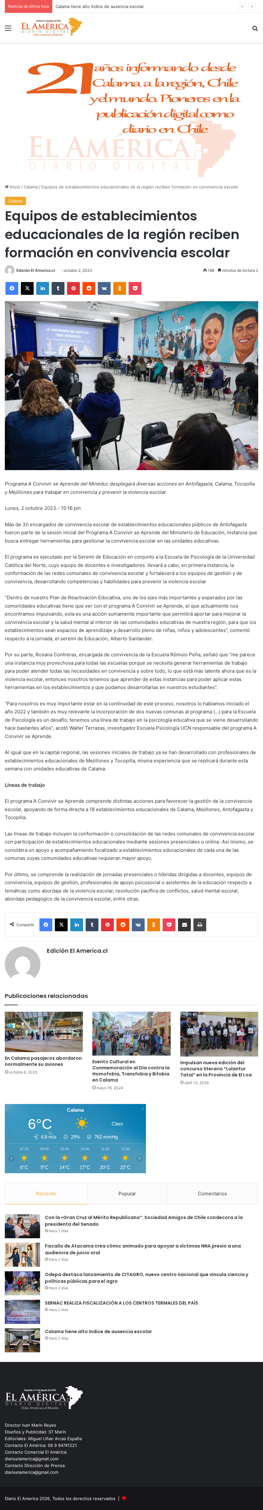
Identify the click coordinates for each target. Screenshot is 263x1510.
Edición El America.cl (35, 270)
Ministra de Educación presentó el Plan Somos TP (105, 6)
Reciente (46, 1194)
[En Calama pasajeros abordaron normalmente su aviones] (44, 1032)
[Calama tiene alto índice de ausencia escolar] (22, 1340)
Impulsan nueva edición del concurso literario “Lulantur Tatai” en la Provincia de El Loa (216, 1068)
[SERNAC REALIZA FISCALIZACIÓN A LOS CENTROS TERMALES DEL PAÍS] (22, 1312)
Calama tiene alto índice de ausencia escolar (98, 1331)
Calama (31, 186)
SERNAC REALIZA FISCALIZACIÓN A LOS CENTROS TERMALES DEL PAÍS (121, 1303)
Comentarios (212, 1194)
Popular (127, 1194)
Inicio (14, 186)
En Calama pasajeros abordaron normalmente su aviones (43, 1061)
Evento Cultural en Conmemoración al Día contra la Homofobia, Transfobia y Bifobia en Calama (131, 1070)
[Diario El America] (51, 28)
